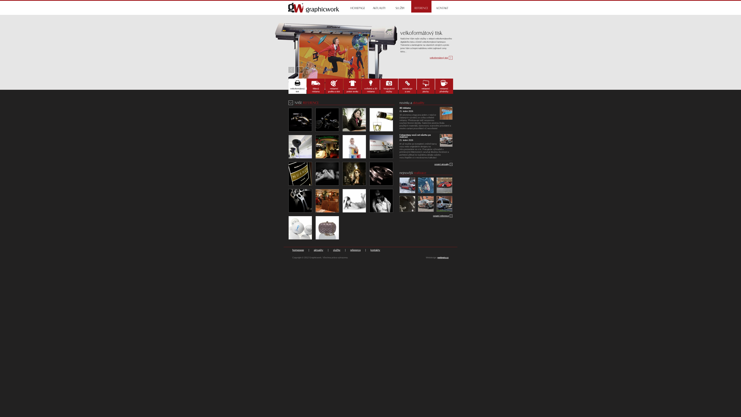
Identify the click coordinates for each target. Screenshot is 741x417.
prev (292, 70)
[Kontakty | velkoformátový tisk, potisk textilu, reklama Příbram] (442, 6)
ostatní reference (441, 216)
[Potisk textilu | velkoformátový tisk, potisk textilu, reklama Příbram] (352, 86)
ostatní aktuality (441, 164)
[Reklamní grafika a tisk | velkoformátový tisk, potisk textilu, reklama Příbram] (334, 86)
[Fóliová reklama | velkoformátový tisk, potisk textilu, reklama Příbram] (316, 86)
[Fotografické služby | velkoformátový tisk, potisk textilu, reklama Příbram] (389, 86)
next (300, 70)
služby (336, 250)
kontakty (375, 250)
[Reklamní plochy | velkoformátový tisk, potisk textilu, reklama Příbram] (426, 86)
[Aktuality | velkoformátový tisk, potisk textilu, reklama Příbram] (379, 6)
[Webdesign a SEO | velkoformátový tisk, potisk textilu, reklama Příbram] (407, 86)
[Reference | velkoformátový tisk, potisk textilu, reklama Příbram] (421, 6)
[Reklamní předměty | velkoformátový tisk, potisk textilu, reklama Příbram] (444, 86)
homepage (298, 250)
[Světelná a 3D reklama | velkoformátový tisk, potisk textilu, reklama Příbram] (371, 86)
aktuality (318, 250)
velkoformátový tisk (439, 58)
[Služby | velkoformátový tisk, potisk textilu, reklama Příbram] (400, 6)
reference (355, 250)
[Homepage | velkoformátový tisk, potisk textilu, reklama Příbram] (358, 6)
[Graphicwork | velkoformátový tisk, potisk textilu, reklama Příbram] (314, 7)
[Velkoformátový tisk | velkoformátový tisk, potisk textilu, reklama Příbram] (297, 86)
